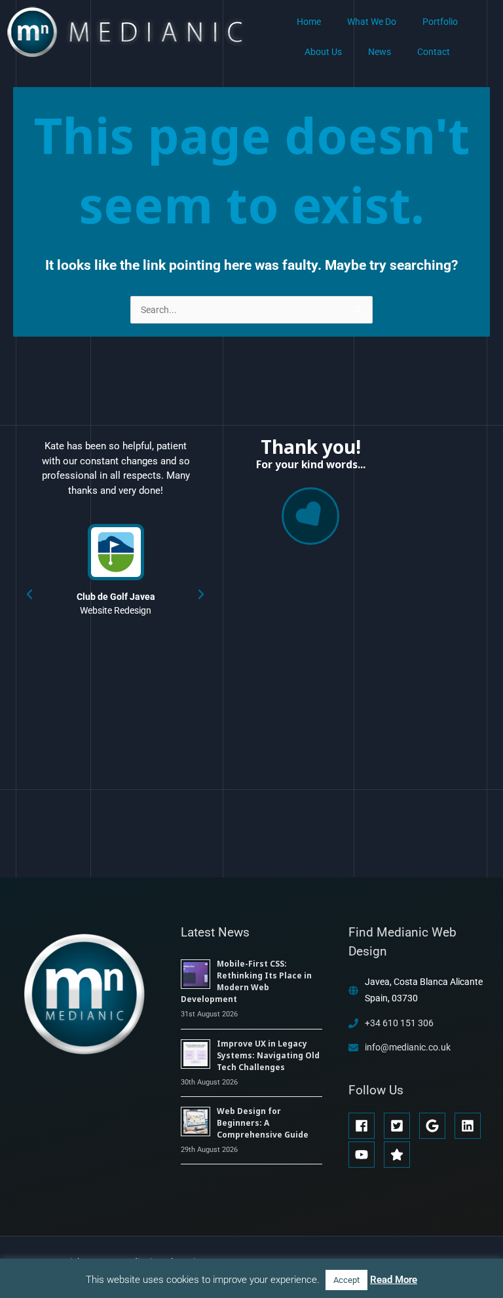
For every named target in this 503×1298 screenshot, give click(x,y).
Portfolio (440, 21)
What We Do (371, 21)
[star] (399, 1154)
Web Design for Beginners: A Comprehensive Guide (262, 1122)
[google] (436, 1126)
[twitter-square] (400, 1126)
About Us (323, 51)
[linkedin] (471, 1126)
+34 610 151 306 (399, 1023)
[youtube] (365, 1154)
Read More (393, 1280)
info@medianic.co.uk (408, 1047)
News (379, 51)
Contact (433, 51)
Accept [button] (346, 1280)
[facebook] (365, 1126)
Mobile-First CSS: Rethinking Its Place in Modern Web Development (246, 981)
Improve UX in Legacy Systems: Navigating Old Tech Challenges (268, 1055)
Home (309, 21)
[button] (29, 594)
